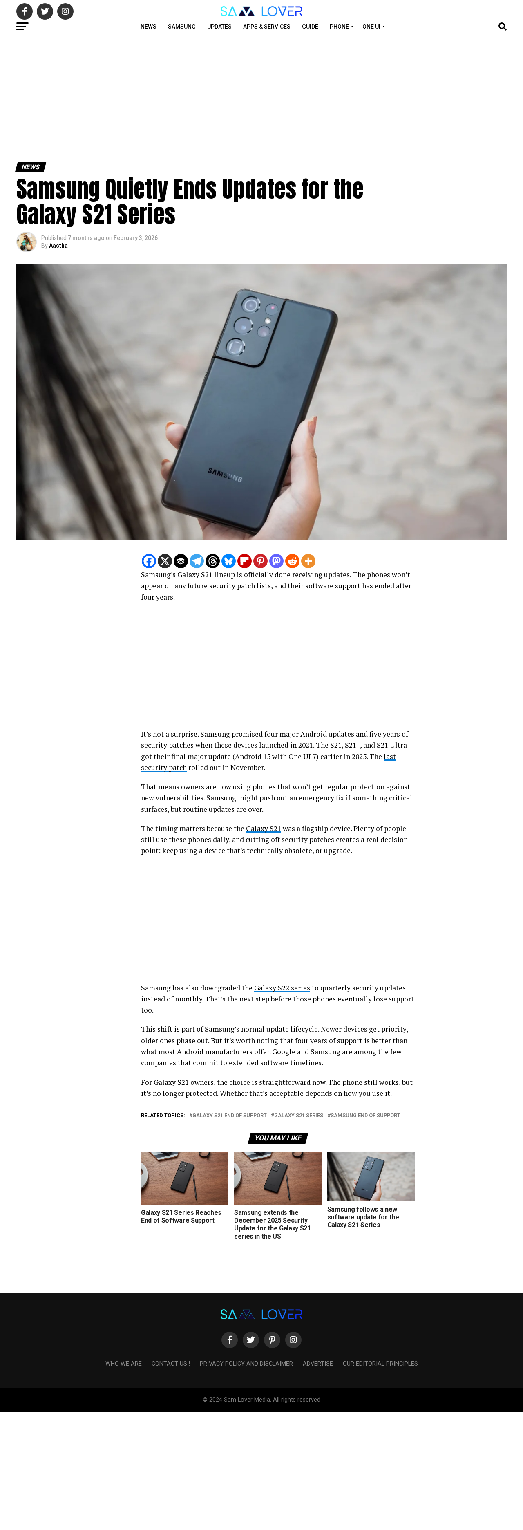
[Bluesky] (228, 561)
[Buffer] (181, 561)
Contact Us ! (171, 1363)
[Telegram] (197, 561)
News (148, 26)
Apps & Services (267, 26)
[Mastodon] (276, 561)
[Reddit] (292, 561)
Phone (339, 26)
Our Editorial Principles (380, 1363)
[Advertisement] (245, 97)
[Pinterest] (260, 561)
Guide (310, 26)
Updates (219, 26)
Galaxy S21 (263, 828)
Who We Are (123, 1363)
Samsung (182, 26)
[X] (165, 561)
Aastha (58, 245)
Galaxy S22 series (282, 987)
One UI (371, 26)
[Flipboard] (244, 561)
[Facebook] (149, 561)
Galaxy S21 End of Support (229, 1115)
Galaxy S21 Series (298, 1115)
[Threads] (213, 561)
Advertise (318, 1363)
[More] (308, 561)
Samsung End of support (365, 1115)
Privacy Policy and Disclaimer (246, 1363)
